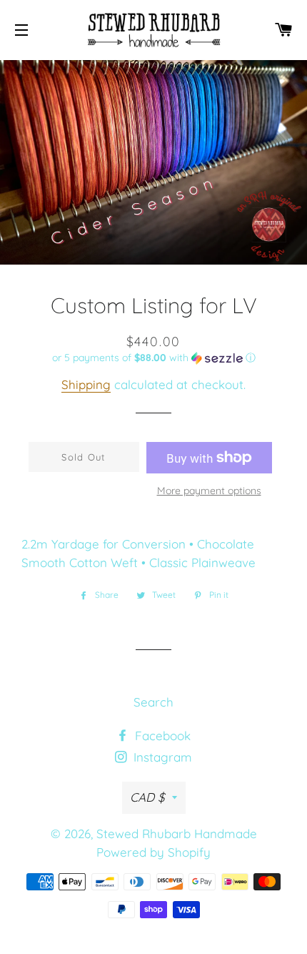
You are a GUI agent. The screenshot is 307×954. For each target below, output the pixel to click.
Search (153, 701)
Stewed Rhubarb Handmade (176, 833)
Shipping (86, 384)
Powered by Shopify (153, 852)
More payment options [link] (209, 490)
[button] (153, 358)
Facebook (161, 735)
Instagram (161, 756)
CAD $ (147, 797)
